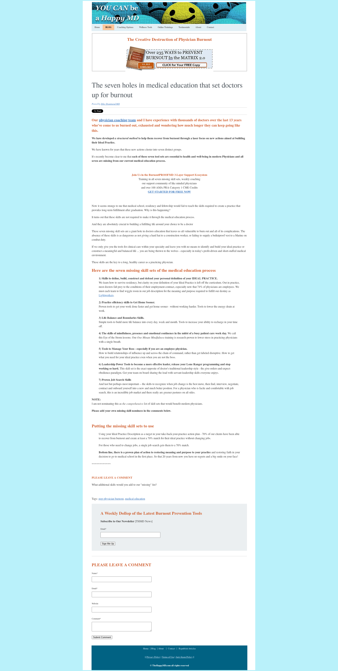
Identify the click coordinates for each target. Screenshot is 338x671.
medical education (135, 498)
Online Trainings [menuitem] (165, 27)
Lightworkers (106, 295)
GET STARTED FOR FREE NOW (169, 192)
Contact (171, 648)
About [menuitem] (198, 27)
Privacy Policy (153, 657)
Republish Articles (187, 648)
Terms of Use (168, 657)
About (161, 648)
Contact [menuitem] (210, 27)
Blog (153, 648)
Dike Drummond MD (110, 103)
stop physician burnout (111, 498)
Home (146, 648)
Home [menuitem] (97, 27)
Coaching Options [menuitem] (125, 27)
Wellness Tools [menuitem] (145, 27)
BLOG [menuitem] (108, 27)
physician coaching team (117, 120)
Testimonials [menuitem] (184, 27)
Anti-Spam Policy (184, 657)
